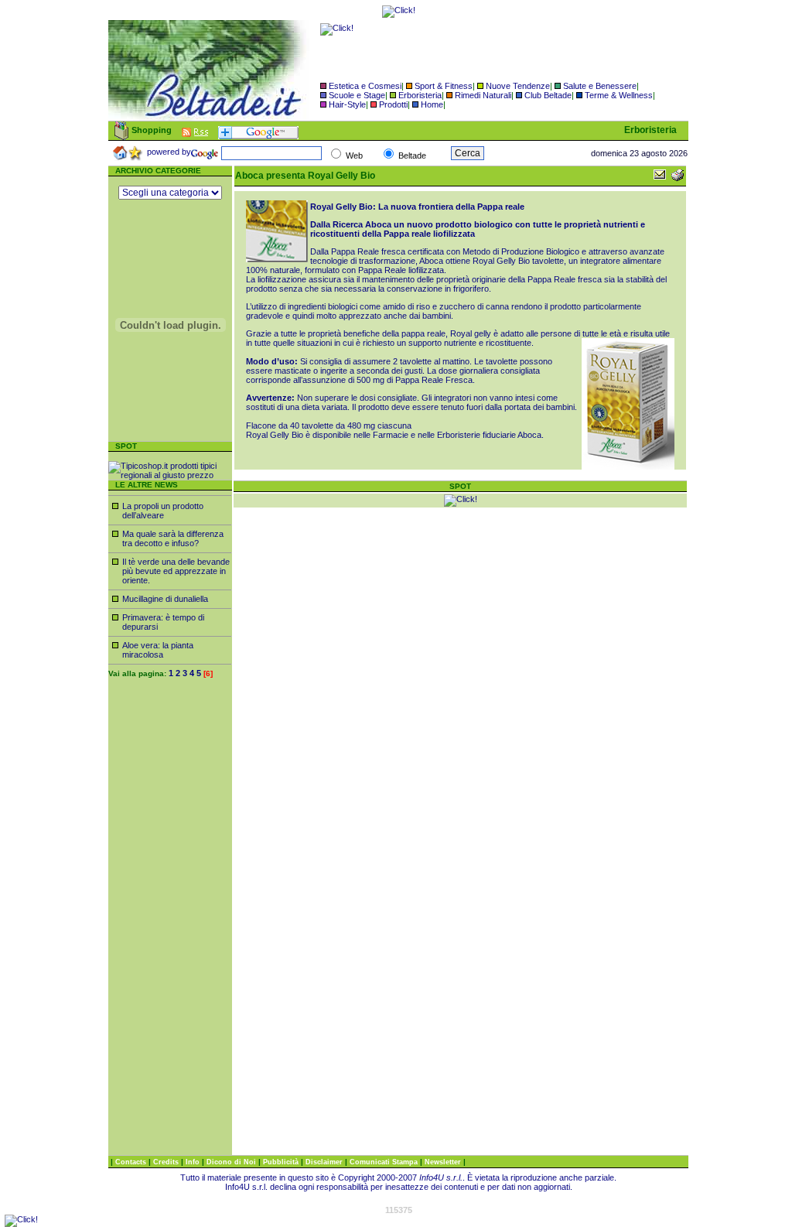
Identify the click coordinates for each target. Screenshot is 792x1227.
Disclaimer (324, 1162)
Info (194, 1162)
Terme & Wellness (619, 95)
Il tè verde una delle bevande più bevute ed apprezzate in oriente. (176, 571)
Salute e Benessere (600, 86)
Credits (167, 1162)
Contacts (131, 1162)
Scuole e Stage (357, 95)
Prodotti (393, 104)
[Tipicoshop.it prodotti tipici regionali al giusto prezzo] (170, 475)
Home (432, 104)
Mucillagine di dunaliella (165, 598)
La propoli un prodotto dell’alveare (162, 510)
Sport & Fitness (444, 86)
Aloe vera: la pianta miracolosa (157, 650)
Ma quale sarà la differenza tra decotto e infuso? (173, 538)
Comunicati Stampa (385, 1162)
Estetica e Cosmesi (365, 86)
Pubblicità (282, 1162)
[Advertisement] (170, 923)
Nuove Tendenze (518, 86)
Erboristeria (420, 95)
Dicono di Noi (231, 1162)
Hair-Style (347, 104)
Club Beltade (548, 95)
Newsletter (444, 1162)
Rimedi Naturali (483, 95)
